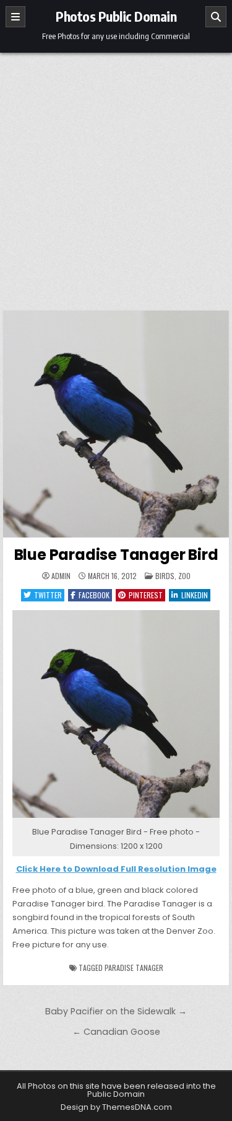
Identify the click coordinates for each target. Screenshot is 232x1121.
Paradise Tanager (134, 967)
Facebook (94, 595)
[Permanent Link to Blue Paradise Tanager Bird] (116, 424)
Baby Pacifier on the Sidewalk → (116, 1011)
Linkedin (194, 595)
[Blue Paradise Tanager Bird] (116, 818)
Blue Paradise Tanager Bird (116, 554)
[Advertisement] (116, 175)
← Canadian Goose (116, 1032)
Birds (164, 575)
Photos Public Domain (116, 16)
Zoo (184, 575)
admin (61, 576)
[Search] (215, 16)
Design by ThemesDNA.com (116, 1107)
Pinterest (146, 595)
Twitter (48, 595)
